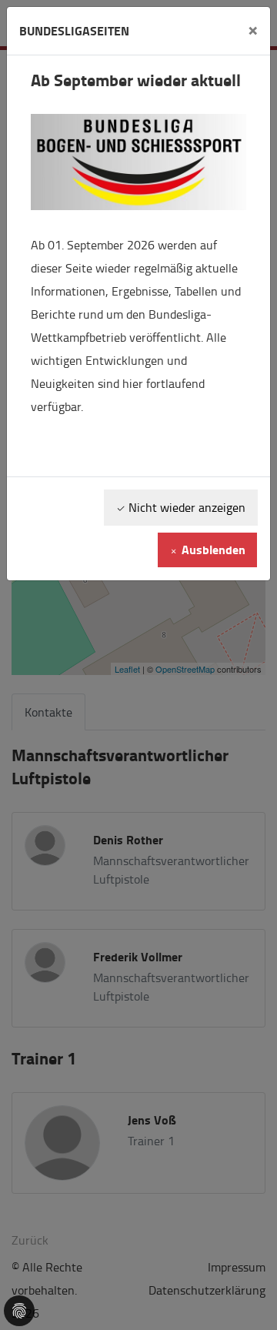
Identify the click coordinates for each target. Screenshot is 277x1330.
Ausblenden (212, 549)
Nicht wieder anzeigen (185, 507)
